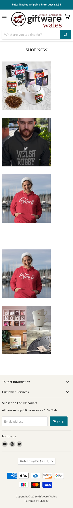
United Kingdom (34, 461)
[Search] (65, 34)
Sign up (58, 421)
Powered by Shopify (36, 501)
